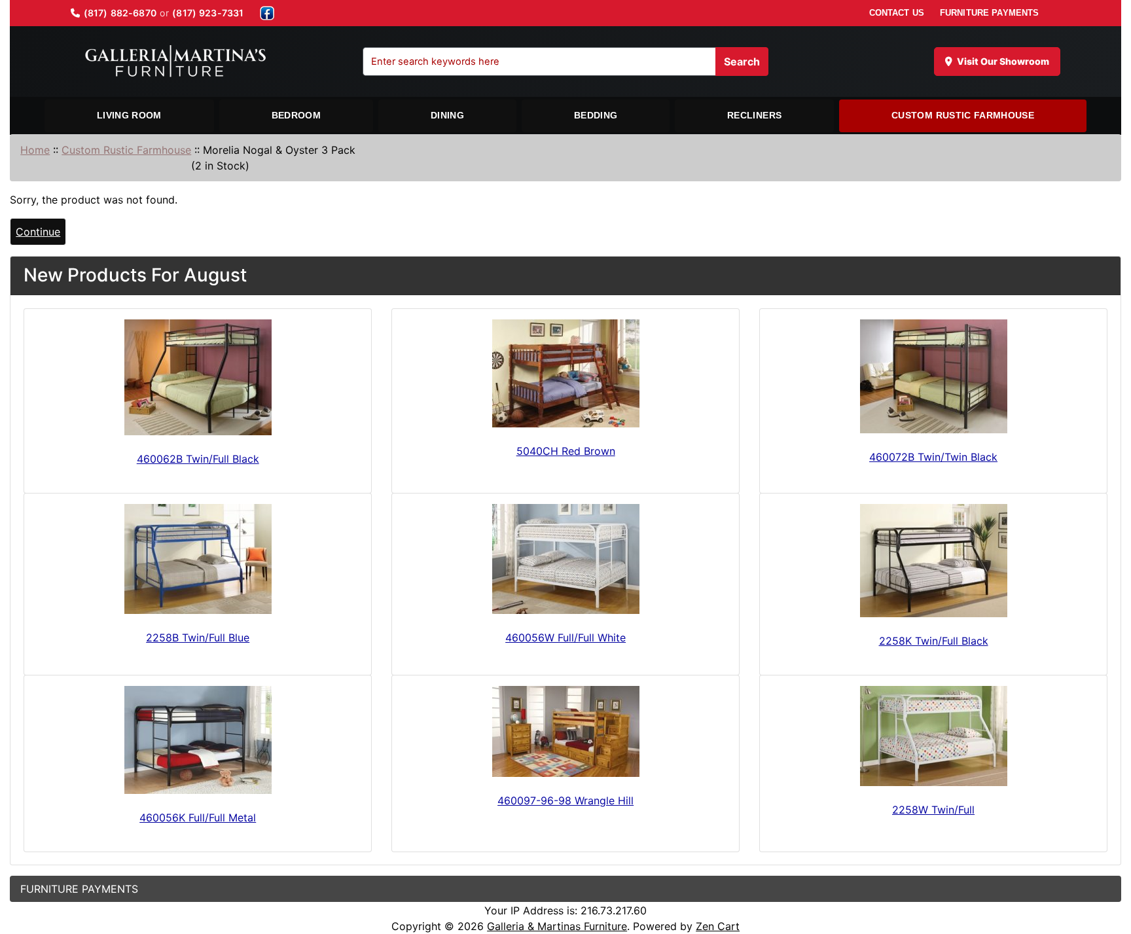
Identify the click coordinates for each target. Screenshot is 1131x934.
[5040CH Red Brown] (565, 373)
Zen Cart (718, 926)
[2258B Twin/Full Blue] (198, 559)
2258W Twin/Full (933, 809)
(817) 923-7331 (207, 12)
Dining (447, 115)
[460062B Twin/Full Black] (198, 377)
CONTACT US (896, 13)
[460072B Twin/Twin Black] (933, 376)
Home (35, 149)
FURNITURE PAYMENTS (989, 13)
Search (742, 61)
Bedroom (296, 115)
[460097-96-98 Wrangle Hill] (565, 731)
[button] (1107, 869)
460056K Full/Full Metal (197, 817)
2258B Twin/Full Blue (197, 637)
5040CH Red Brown (565, 451)
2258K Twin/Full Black (933, 640)
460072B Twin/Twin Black (933, 456)
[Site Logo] (175, 61)
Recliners (754, 115)
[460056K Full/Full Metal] (198, 740)
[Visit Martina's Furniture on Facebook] (267, 13)
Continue (38, 231)
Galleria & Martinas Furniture (557, 926)
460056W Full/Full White (565, 637)
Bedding (595, 115)
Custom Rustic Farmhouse (962, 115)
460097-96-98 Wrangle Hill (565, 800)
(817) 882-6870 (120, 12)
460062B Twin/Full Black (198, 458)
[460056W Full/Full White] (565, 559)
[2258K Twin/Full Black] (933, 560)
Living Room (129, 115)
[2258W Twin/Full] (933, 736)
